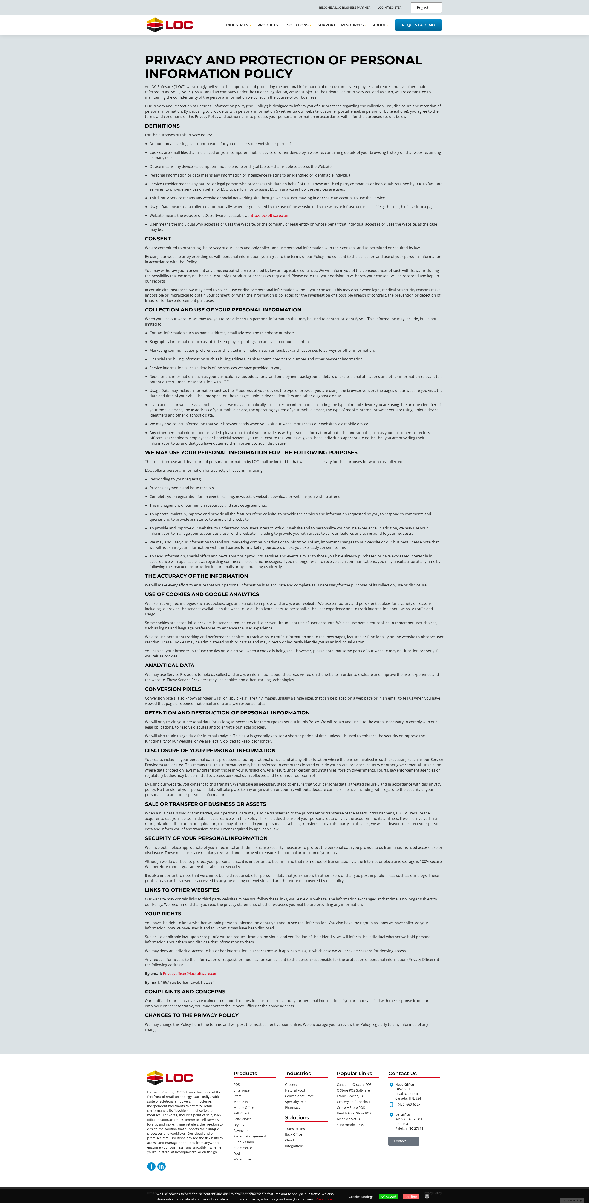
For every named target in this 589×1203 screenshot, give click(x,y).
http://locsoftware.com (269, 215)
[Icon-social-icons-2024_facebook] (151, 1166)
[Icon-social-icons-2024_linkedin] (161, 1166)
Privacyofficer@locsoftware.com (191, 973)
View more (324, 1199)
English (423, 7)
